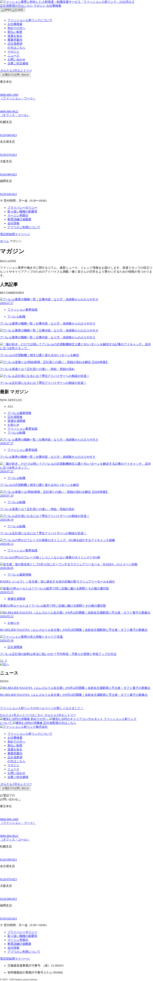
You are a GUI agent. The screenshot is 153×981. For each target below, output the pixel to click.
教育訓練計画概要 (19, 219)
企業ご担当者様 (17, 63)
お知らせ (13, 424)
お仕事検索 (53, 5)
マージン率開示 (17, 215)
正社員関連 (14, 417)
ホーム (4, 241)
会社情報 (13, 223)
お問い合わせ (16, 59)
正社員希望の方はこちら (16, 5)
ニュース (13, 55)
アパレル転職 (16, 432)
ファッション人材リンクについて (29, 20)
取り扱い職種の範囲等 (22, 211)
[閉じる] (19, 800)
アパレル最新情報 (19, 413)
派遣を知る (14, 35)
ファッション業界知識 (22, 428)
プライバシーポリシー (22, 207)
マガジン (40, 5)
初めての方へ (16, 28)
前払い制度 (14, 32)
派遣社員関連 (16, 420)
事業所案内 (14, 39)
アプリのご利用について (23, 227)
